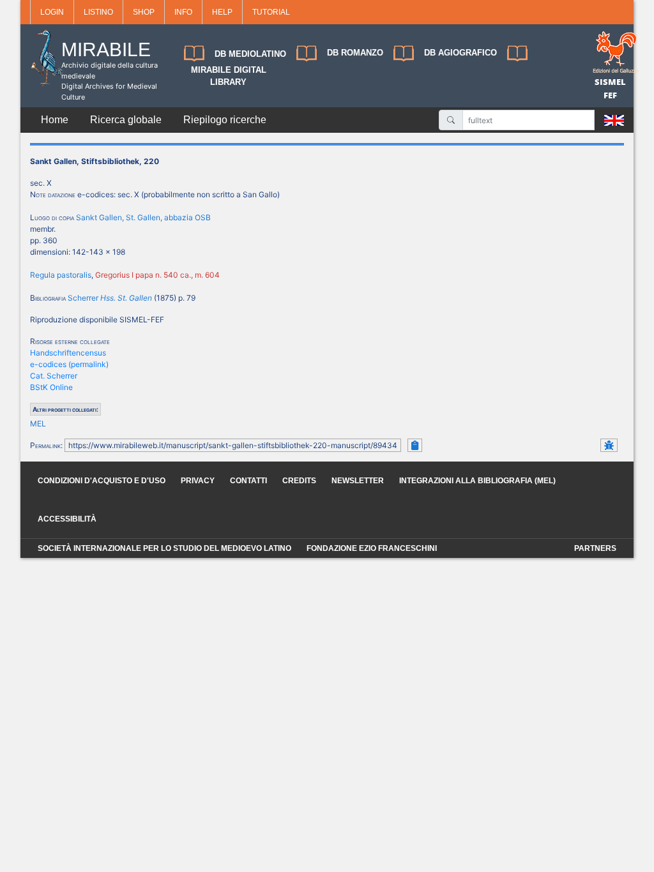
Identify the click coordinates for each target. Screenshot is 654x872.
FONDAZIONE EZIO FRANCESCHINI (372, 548)
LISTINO (98, 12)
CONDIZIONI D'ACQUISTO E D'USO (101, 480)
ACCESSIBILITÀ (67, 519)
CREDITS (299, 480)
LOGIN (52, 12)
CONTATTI (248, 480)
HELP (222, 12)
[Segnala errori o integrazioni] (609, 445)
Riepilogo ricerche (224, 119)
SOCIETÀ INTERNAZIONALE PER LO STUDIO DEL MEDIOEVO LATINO (164, 548)
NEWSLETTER (357, 480)
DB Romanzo (355, 52)
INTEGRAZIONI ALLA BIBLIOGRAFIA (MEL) (477, 480)
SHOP (144, 12)
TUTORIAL (271, 12)
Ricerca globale (126, 119)
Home (54, 119)
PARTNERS (595, 548)
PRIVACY (198, 480)
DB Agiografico (460, 52)
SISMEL (610, 81)
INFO (183, 12)
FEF (610, 95)
